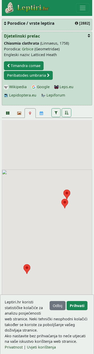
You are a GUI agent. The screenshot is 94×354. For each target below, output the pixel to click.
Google (43, 86)
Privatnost (14, 347)
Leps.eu (65, 86)
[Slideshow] (18, 113)
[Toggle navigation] (82, 8)
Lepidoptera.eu (22, 95)
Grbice (27, 48)
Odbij (57, 305)
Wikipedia (17, 86)
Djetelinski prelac (22, 36)
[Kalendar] (41, 113)
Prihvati (77, 305)
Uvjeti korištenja (41, 347)
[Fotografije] (7, 113)
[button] (56, 112)
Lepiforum (55, 95)
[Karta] (30, 113)
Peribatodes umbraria (27, 75)
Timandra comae (25, 65)
